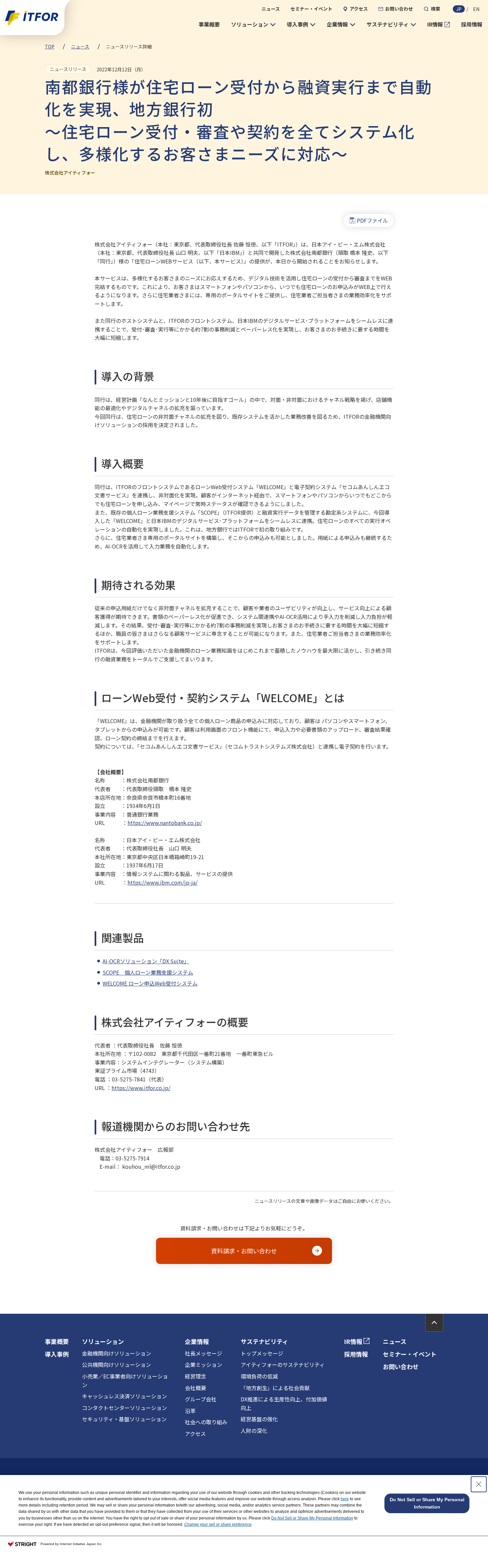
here (345, 1499)
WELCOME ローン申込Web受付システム (150, 983)
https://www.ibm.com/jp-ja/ (162, 882)
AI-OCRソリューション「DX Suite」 (146, 961)
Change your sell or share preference (218, 1524)
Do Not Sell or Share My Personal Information (312, 1518)
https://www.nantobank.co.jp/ (164, 823)
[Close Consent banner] (478, 1484)
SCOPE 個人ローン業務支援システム (148, 972)
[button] (253, 25)
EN (476, 9)
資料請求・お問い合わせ (244, 1250)
